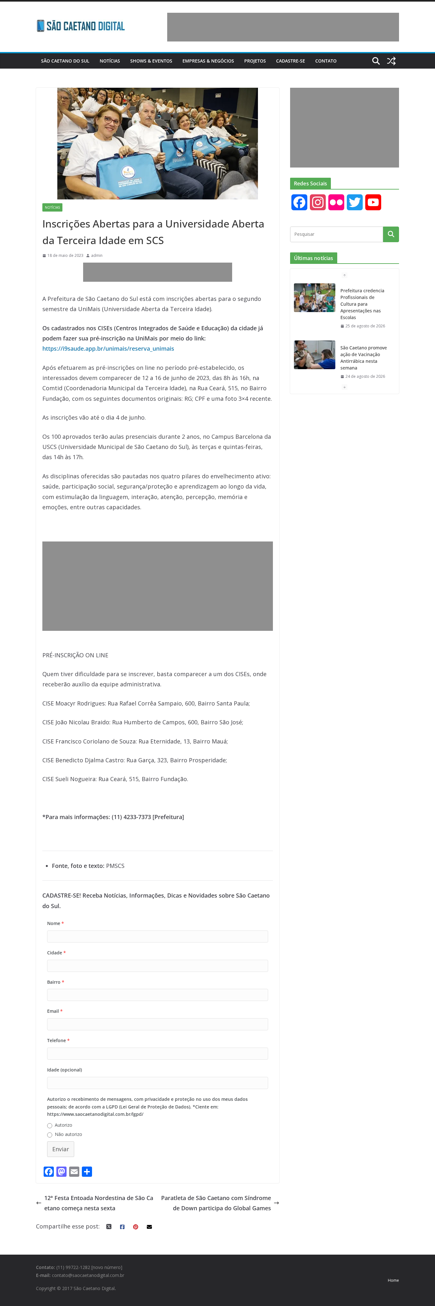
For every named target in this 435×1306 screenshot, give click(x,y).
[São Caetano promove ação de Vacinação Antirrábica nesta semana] (314, 354)
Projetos (255, 61)
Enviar (60, 1149)
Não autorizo (68, 1134)
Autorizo (63, 1125)
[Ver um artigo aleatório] (391, 61)
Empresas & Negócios (208, 61)
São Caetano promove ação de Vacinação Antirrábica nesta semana (363, 358)
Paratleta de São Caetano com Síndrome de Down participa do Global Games (216, 1203)
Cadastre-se (290, 61)
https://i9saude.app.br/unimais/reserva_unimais (108, 348)
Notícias (110, 61)
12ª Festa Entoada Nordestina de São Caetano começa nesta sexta (98, 1203)
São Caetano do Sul (65, 61)
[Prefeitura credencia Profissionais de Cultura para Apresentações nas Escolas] (314, 297)
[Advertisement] (283, 27)
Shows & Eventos (151, 61)
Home (393, 1280)
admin (97, 255)
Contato (326, 61)
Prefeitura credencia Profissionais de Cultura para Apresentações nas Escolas (362, 303)
